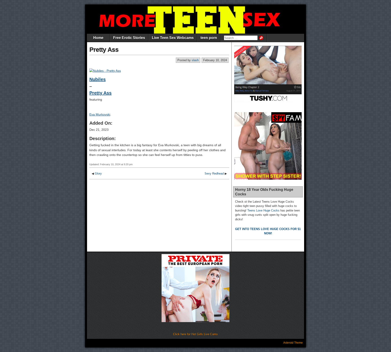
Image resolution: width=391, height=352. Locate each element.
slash (195, 60)
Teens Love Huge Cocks (263, 210)
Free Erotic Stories (129, 38)
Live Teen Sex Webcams (173, 38)
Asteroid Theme (293, 342)
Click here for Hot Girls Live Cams (195, 334)
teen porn (208, 38)
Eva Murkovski (99, 114)
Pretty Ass (104, 49)
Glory (98, 173)
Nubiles (97, 79)
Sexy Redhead (214, 173)
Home (98, 38)
